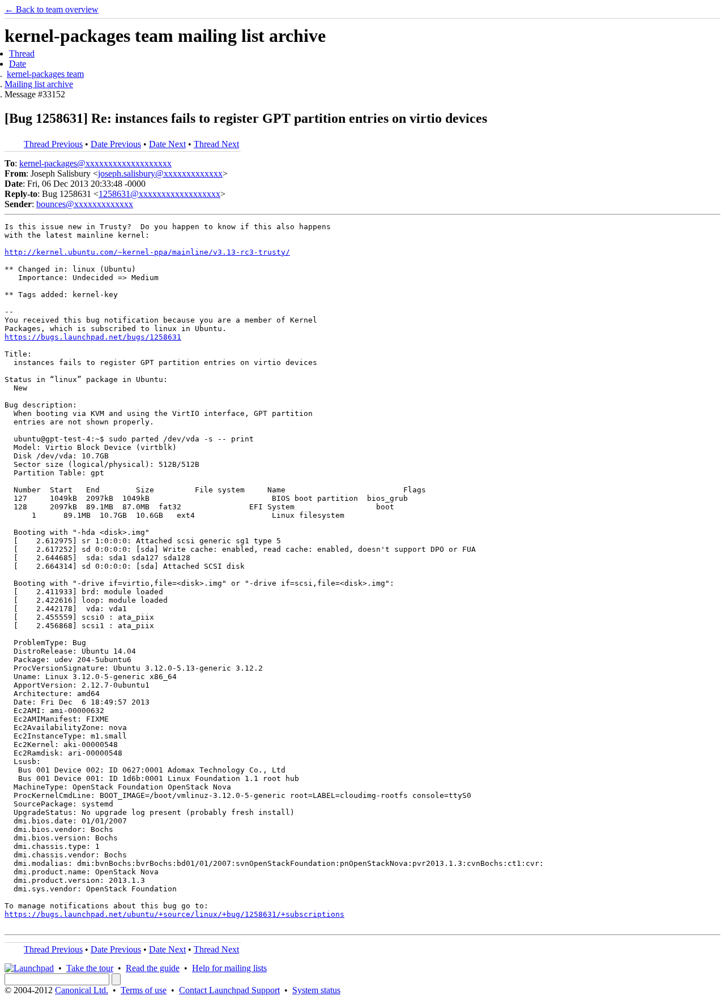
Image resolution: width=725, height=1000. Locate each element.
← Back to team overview (52, 9)
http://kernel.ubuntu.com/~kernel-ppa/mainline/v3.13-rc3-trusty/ (147, 252)
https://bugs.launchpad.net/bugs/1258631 (93, 337)
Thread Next (216, 144)
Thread (22, 53)
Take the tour (89, 968)
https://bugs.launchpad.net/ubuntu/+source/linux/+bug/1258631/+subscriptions (174, 914)
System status (316, 990)
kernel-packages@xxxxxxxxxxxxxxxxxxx (95, 163)
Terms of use (144, 990)
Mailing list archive (39, 84)
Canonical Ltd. (81, 990)
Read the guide (153, 968)
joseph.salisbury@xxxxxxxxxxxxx (160, 173)
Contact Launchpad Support (229, 990)
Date (17, 63)
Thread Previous (53, 144)
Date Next (167, 144)
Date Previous (116, 144)
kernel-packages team (45, 74)
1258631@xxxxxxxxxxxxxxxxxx (159, 194)
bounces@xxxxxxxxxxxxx (84, 204)
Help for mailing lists (229, 968)
